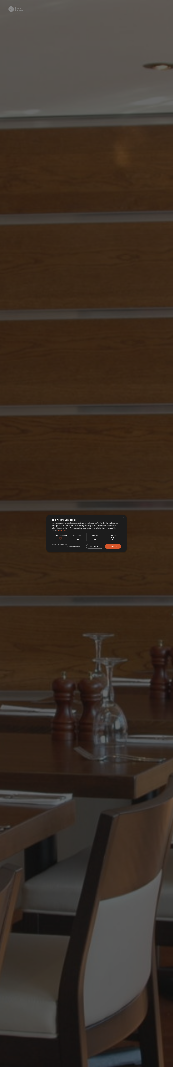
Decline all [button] (94, 546)
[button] (73, 546)
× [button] (123, 517)
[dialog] (86, 533)
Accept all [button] (113, 546)
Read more (62, 530)
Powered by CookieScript (59, 544)
